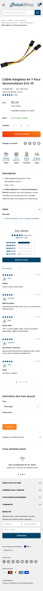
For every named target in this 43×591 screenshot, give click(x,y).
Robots (10, 20)
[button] (7, 95)
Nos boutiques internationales (12, 546)
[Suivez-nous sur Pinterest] (17, 561)
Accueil (3, 20)
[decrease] (13, 125)
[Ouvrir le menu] (3, 5)
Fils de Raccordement (26, 22)
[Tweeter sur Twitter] (34, 143)
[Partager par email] (39, 143)
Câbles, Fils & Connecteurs (9, 22)
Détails (6, 162)
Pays (4, 401)
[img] (7, 275)
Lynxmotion (7, 89)
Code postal (7, 412)
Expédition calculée (18, 111)
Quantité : (6, 125)
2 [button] (20, 382)
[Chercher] (38, 12)
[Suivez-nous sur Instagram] (13, 561)
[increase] (28, 125)
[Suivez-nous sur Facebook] (4, 561)
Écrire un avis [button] (21, 260)
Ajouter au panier (21, 134)
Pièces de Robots (20, 20)
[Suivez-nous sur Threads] (36, 561)
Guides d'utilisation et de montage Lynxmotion (22, 218)
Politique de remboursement (13, 437)
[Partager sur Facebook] (25, 143)
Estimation (9, 427)
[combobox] (18, 12)
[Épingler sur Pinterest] (30, 143)
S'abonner (21, 536)
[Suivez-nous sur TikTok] (26, 561)
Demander (26, 162)
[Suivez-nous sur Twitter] (8, 561)
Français (8, 550)
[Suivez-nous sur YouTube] (22, 561)
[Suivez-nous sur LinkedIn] (31, 561)
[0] (38, 5)
